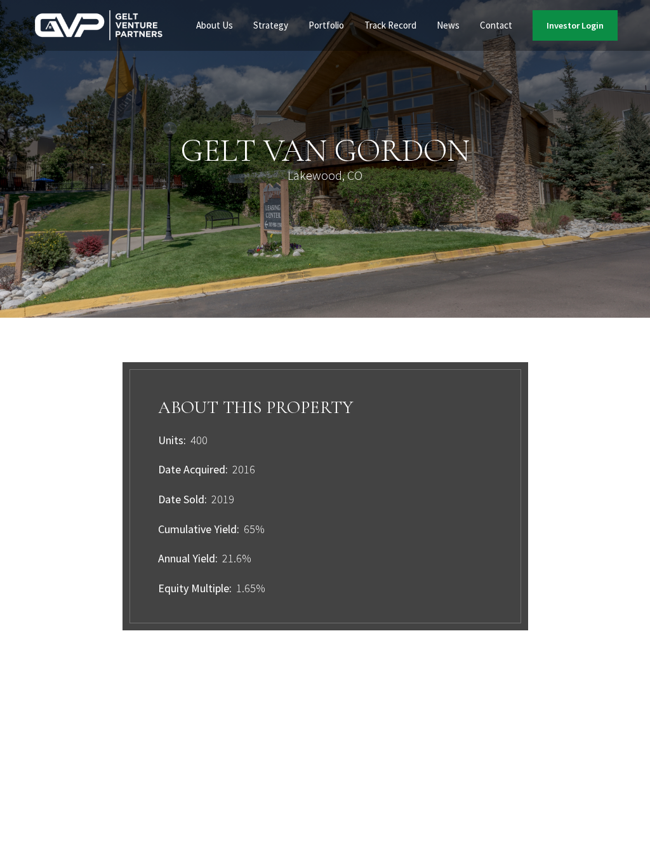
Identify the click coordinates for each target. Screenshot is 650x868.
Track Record (390, 25)
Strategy (270, 25)
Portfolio (326, 25)
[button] (214, 25)
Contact (496, 25)
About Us (214, 25)
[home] (99, 25)
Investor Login (575, 25)
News (448, 25)
